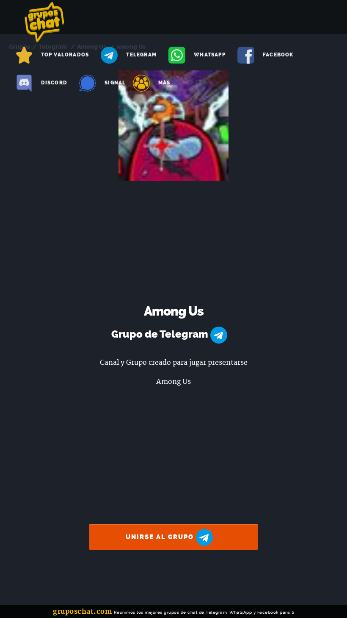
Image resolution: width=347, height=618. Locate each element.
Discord (54, 83)
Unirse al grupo (161, 537)
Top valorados (65, 55)
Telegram (141, 55)
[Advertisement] (173, 244)
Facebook (278, 55)
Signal (115, 83)
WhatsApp (210, 55)
